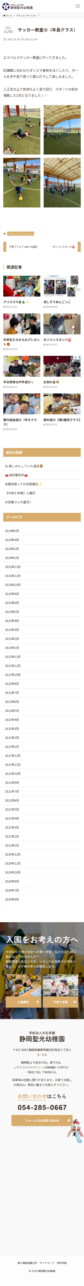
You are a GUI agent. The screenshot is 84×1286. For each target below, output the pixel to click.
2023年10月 (13, 585)
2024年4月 (12, 540)
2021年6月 (12, 800)
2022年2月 (12, 737)
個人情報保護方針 (27, 1263)
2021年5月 (12, 809)
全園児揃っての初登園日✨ (23, 484)
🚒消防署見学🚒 (16, 475)
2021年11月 (13, 764)
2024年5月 (12, 531)
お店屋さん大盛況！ (18, 502)
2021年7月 (12, 791)
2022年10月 (13, 674)
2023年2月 (12, 638)
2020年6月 (12, 899)
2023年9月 (12, 593)
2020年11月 (13, 863)
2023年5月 (12, 611)
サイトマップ (47, 1263)
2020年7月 (12, 890)
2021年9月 (12, 782)
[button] (78, 6)
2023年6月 (12, 602)
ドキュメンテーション (20, 233)
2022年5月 (12, 710)
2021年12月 (13, 755)
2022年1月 (12, 746)
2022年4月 (12, 719)
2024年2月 (12, 549)
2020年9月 (12, 881)
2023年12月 (13, 567)
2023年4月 (12, 620)
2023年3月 (12, 629)
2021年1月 (12, 845)
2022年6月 (12, 701)
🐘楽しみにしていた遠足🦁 (24, 466)
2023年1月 (12, 647)
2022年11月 (13, 665)
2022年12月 (13, 656)
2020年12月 (13, 854)
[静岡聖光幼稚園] (17, 6)
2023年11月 (13, 576)
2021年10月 (13, 773)
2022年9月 (12, 683)
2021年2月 (12, 836)
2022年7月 (12, 692)
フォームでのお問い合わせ (42, 1120)
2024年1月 (12, 558)
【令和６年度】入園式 (20, 493)
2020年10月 (13, 872)
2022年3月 (12, 728)
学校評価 (61, 1263)
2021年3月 (12, 827)
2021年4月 (12, 818)
